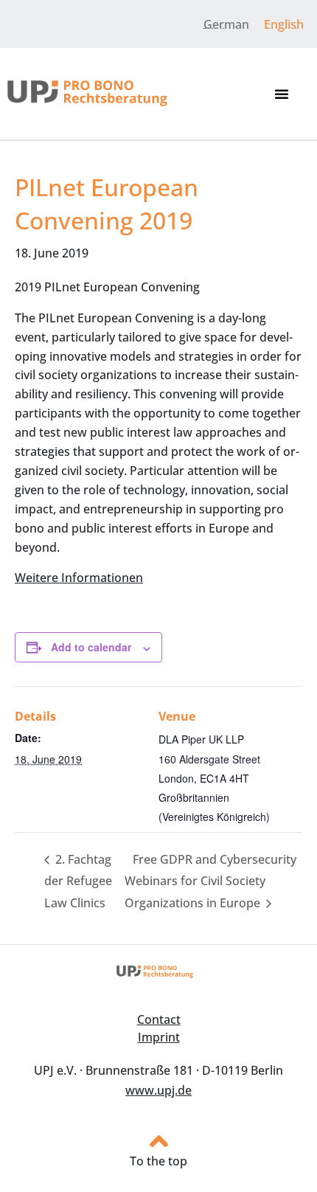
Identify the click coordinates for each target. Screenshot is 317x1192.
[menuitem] (226, 24)
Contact (159, 1019)
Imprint (159, 1037)
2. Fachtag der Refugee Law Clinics (78, 881)
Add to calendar (91, 647)
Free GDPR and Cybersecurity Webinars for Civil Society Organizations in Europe (210, 881)
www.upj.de (158, 1090)
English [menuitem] (284, 24)
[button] (282, 94)
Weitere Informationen (79, 577)
